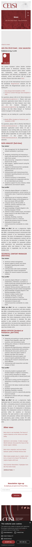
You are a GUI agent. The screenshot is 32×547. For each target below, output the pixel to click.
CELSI (22, 78)
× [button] (30, 522)
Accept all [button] (8, 542)
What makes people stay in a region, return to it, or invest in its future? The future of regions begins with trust (16, 458)
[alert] (16, 534)
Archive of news (8, 470)
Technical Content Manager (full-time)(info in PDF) (17, 93)
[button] (16, 539)
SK (28, 13)
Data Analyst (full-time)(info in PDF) (15, 91)
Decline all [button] (23, 542)
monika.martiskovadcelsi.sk (9, 126)
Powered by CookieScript (8, 545)
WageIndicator (15, 84)
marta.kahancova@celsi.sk (10, 99)
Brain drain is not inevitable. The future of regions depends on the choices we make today (15, 434)
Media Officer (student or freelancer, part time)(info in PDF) (16, 120)
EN (28, 15)
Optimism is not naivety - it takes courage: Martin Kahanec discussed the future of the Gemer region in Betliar (16, 443)
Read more (22, 530)
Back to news (6, 44)
